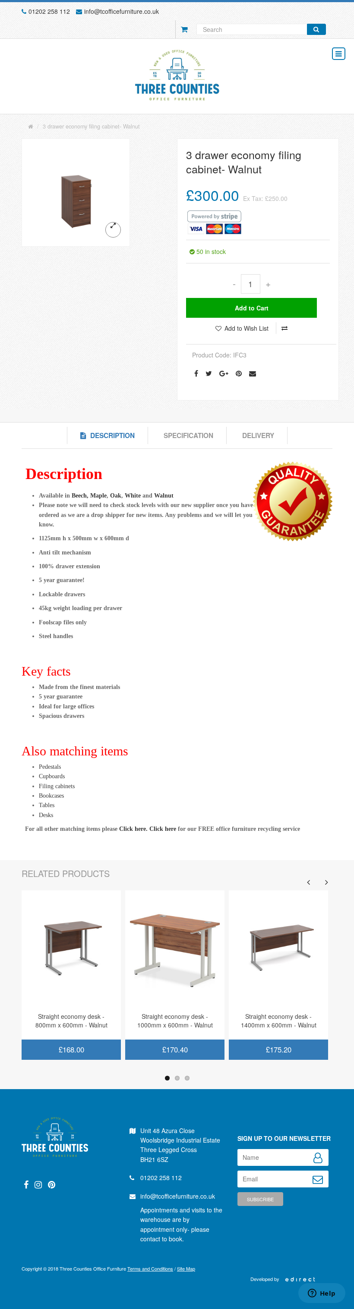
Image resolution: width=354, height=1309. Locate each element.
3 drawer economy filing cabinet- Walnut (91, 126)
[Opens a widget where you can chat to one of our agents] (321, 1294)
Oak (115, 495)
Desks (46, 815)
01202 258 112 (49, 11)
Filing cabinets (57, 786)
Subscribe (260, 1199)
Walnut (164, 495)
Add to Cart (252, 308)
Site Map (186, 1268)
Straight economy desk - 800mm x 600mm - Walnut (71, 1020)
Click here (162, 829)
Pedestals (50, 767)
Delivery (258, 435)
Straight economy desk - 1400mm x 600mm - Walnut (278, 1020)
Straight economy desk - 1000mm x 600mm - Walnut (175, 1020)
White (133, 495)
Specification (188, 435)
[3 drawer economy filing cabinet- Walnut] (76, 192)
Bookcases (51, 795)
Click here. (133, 829)
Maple (98, 495)
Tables (46, 805)
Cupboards (52, 776)
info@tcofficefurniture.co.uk (121, 11)
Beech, (80, 495)
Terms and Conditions (150, 1268)
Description (112, 435)
